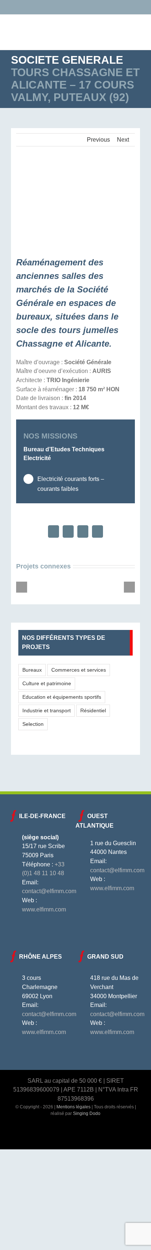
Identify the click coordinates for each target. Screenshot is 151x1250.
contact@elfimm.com (49, 891)
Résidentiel (93, 710)
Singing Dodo (86, 1113)
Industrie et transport (46, 710)
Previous (98, 140)
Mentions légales (73, 1106)
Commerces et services (78, 670)
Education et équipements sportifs (61, 697)
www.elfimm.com (44, 909)
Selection (33, 724)
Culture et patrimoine (46, 683)
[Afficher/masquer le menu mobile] (137, 27)
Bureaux (32, 670)
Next (123, 140)
